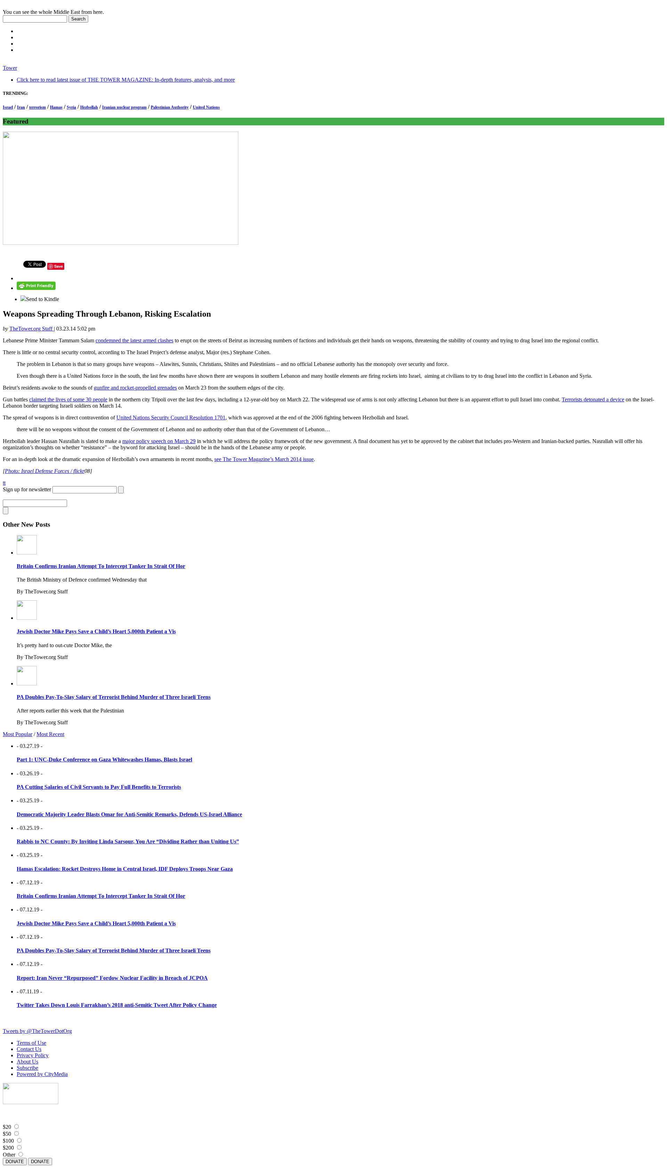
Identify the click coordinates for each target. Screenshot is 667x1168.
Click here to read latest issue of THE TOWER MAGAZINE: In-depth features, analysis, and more (126, 80)
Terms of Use (31, 1043)
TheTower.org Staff (31, 329)
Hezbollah (89, 107)
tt (4, 483)
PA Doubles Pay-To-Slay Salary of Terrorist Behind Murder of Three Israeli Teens (114, 697)
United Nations (206, 107)
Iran (21, 107)
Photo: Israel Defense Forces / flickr (44, 471)
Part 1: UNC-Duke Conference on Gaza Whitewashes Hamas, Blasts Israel (104, 759)
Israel (8, 107)
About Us (27, 1062)
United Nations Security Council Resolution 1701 (170, 417)
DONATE (15, 1161)
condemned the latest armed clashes (134, 340)
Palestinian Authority (170, 107)
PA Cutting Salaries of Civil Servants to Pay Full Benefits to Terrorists (99, 787)
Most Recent (50, 734)
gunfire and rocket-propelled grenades (135, 388)
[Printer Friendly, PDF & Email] (36, 288)
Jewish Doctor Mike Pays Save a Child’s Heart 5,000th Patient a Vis (96, 631)
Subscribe (27, 1068)
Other (9, 1155)
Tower (10, 68)
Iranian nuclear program (124, 107)
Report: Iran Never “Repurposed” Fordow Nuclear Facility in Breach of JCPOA (112, 978)
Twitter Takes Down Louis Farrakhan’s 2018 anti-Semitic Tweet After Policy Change (117, 1005)
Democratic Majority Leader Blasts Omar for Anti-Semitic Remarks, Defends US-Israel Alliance (129, 814)
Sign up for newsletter (27, 489)
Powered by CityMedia (42, 1074)
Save (58, 266)
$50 (7, 1134)
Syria (71, 107)
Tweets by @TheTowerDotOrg (37, 1031)
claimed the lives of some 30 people (68, 399)
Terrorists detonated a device (593, 399)
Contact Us (29, 1049)
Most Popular (17, 734)
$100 (8, 1141)
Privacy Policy (33, 1055)
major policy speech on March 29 (159, 441)
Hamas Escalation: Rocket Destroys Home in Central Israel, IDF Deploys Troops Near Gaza (125, 869)
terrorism (37, 107)
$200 (8, 1148)
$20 (7, 1127)
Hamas (56, 107)
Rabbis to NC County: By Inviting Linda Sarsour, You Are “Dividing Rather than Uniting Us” (128, 841)
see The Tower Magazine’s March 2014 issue (264, 459)
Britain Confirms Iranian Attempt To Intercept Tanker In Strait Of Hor (101, 566)
